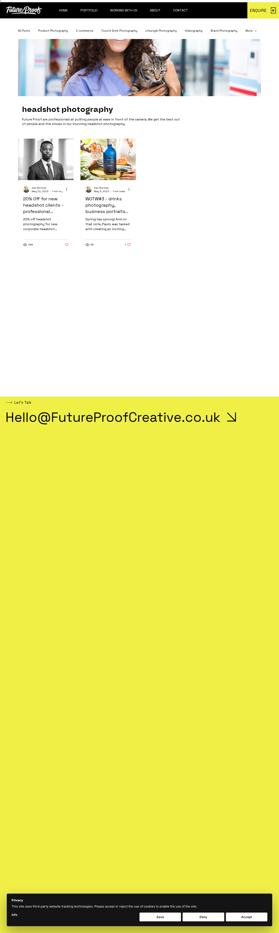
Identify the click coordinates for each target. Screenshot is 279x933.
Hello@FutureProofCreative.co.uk (113, 417)
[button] (89, 10)
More (249, 30)
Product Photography (53, 30)
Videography (193, 30)
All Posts (24, 30)
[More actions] (68, 189)
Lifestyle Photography (161, 30)
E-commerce (84, 30)
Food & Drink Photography (119, 30)
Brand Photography (224, 30)
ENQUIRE (258, 10)
